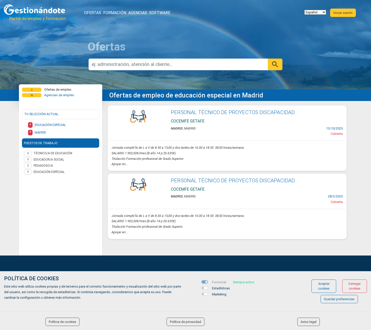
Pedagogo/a (43, 165)
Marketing (219, 294)
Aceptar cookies (324, 286)
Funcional (219, 282)
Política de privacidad (185, 322)
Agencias (137, 12)
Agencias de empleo (59, 95)
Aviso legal (308, 322)
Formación (114, 12)
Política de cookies (62, 322)
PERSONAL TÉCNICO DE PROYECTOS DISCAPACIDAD (233, 112)
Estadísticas (221, 288)
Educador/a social (49, 159)
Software (159, 12)
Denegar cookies (355, 286)
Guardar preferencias (339, 299)
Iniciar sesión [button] (343, 13)
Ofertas (92, 12)
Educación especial (49, 172)
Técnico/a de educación (53, 153)
